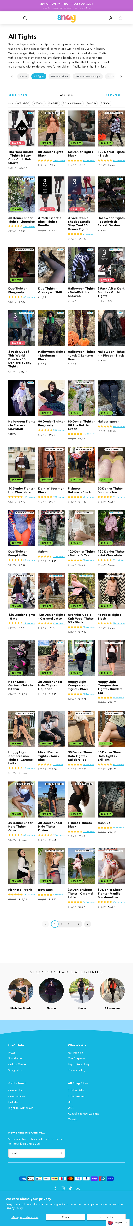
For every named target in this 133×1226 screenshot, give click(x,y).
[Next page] (87, 924)
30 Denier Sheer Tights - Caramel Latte (80, 893)
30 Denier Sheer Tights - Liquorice (21, 220)
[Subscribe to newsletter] (61, 1153)
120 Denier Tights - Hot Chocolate (111, 553)
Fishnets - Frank (20, 890)
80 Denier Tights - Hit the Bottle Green (81, 425)
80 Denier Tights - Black (51, 153)
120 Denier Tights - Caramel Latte (51, 616)
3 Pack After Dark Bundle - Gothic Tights (111, 292)
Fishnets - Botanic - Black (79, 490)
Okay (65, 1217)
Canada (73, 1119)
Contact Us (15, 1090)
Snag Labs (15, 1070)
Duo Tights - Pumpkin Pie (17, 553)
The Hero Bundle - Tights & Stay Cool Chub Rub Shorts (21, 157)
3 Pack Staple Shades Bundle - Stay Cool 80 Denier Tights (80, 223)
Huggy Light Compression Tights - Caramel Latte (21, 757)
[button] (12, 18)
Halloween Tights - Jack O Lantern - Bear (81, 355)
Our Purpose (76, 1058)
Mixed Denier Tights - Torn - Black (48, 756)
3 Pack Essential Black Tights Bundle (50, 221)
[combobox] (118, 1222)
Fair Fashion (75, 1052)
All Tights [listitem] (39, 76)
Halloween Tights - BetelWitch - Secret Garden (111, 221)
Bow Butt (45, 890)
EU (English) (76, 1090)
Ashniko (104, 823)
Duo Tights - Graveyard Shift (50, 290)
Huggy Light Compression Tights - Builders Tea (110, 687)
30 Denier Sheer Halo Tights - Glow (20, 826)
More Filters (18, 94)
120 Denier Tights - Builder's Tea (81, 553)
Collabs (13, 1102)
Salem (43, 551)
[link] (111, 18)
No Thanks (106, 1217)
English (118, 1222)
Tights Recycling (78, 1064)
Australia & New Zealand (83, 1113)
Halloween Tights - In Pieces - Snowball (21, 425)
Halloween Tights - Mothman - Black (51, 355)
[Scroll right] (121, 76)
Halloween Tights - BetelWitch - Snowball (81, 292)
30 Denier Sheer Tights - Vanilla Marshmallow (110, 893)
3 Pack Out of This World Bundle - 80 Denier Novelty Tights (20, 359)
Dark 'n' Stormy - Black (51, 490)
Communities (16, 1096)
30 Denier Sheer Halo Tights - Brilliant (110, 756)
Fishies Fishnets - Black (81, 824)
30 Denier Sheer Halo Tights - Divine (50, 826)
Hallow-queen (108, 421)
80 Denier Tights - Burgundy (51, 423)
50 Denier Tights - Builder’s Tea (111, 490)
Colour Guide (17, 1064)
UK (70, 1102)
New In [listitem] (23, 76)
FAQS (12, 1052)
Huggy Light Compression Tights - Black (78, 685)
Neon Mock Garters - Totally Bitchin (20, 685)
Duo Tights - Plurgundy (17, 290)
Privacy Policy (14, 1208)
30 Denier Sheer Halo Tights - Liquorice (50, 685)
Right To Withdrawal (21, 1107)
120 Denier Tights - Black (111, 153)
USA (70, 1107)
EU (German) (76, 1096)
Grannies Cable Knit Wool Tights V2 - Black (81, 618)
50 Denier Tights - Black (81, 153)
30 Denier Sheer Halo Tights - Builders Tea (80, 756)
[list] (66, 76)
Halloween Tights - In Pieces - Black (111, 353)
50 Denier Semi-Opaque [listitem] (87, 76)
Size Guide (15, 1058)
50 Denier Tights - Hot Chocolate (21, 490)
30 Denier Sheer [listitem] (59, 76)
